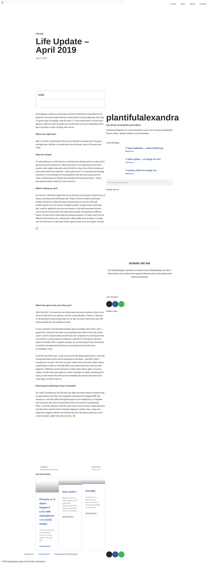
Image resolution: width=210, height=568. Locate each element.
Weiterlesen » (45, 546)
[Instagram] (109, 304)
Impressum (29, 554)
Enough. (91, 490)
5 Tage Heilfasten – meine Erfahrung (144, 148)
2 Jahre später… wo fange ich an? (143, 159)
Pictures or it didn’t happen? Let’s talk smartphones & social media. (47, 511)
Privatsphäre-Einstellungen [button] (66, 554)
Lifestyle (40, 34)
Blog (183, 4)
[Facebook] (115, 304)
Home (173, 4)
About (192, 4)
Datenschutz (44, 554)
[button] (101, 95)
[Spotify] (121, 304)
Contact (203, 4)
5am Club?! (69, 491)
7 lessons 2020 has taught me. (141, 170)
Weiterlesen (129, 151)
